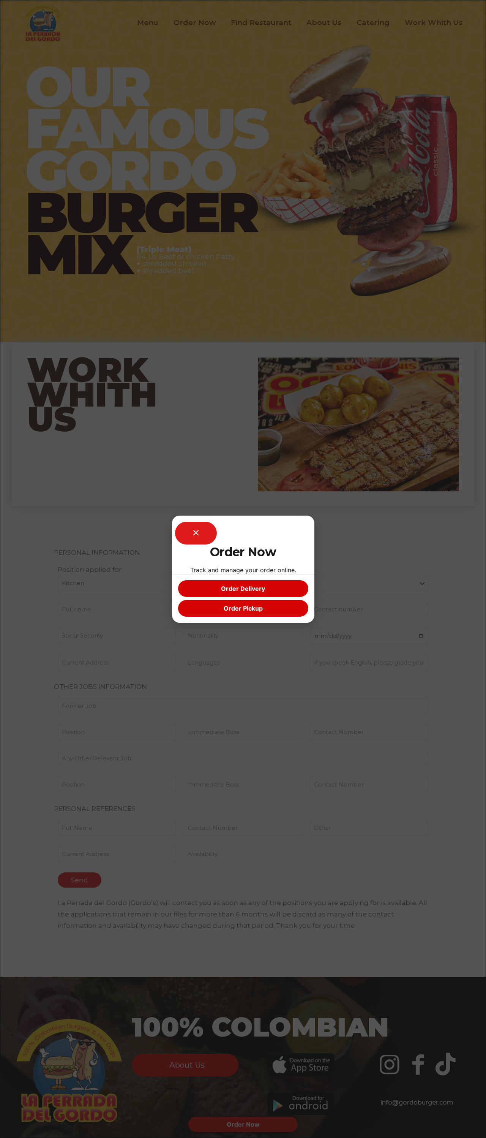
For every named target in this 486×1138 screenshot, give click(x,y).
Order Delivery (243, 588)
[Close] (196, 533)
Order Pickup (243, 608)
